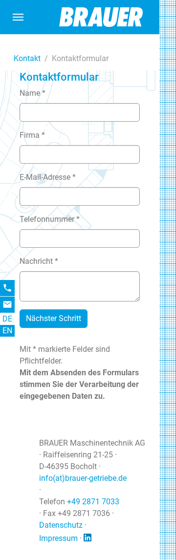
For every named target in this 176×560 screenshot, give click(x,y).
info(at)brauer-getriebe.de (83, 478)
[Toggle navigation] (18, 17)
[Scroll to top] (147, 531)
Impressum (58, 538)
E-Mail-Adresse (48, 177)
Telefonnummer (50, 219)
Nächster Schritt (53, 318)
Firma (32, 135)
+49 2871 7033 (93, 501)
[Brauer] (102, 16)
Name (32, 93)
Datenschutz (61, 525)
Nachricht (39, 261)
